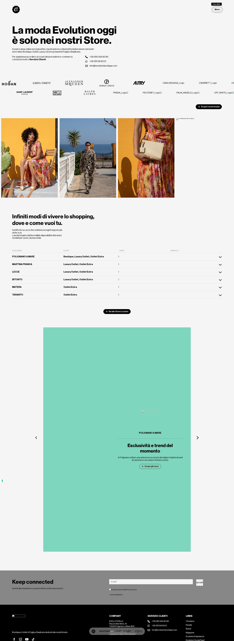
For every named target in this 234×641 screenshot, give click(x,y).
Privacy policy (132, 590)
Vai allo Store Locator (118, 311)
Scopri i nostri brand (210, 107)
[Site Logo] (16, 9)
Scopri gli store (152, 466)
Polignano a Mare (150, 433)
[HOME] (93, 631)
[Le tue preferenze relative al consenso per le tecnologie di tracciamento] (2, 480)
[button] (36, 437)
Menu (217, 9)
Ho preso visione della (124, 590)
